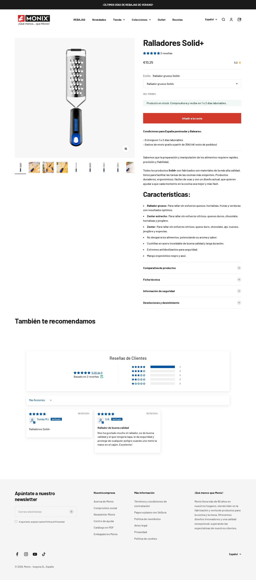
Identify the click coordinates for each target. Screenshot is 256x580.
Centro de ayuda (104, 521)
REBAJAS (79, 19)
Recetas (177, 19)
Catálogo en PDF (104, 527)
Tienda (117, 19)
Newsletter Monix (104, 514)
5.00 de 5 (97, 372)
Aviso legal (140, 525)
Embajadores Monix (106, 534)
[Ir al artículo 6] (90, 168)
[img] (37, 414)
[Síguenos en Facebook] (17, 554)
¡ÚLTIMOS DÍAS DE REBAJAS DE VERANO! (128, 4)
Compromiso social (105, 508)
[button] (151, 53)
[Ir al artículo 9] (131, 168)
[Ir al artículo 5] (76, 168)
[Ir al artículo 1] (20, 168)
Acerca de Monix (104, 501)
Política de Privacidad (55, 522)
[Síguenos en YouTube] (35, 554)
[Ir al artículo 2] (34, 168)
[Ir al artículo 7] (104, 168)
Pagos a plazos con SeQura (150, 512)
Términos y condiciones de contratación (150, 504)
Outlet (161, 19)
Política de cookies (145, 538)
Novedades (99, 19)
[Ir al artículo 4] (62, 168)
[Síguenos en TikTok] (43, 554)
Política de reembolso (147, 519)
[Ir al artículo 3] (48, 168)
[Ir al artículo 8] (117, 168)
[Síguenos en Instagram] (26, 554)
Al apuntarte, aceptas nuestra (42, 522)
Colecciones (139, 19)
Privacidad (140, 532)
